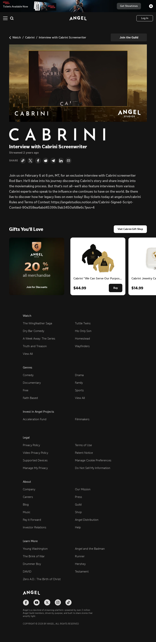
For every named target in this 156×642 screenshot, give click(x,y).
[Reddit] (46, 161)
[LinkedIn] (61, 161)
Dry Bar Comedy (33, 331)
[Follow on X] (47, 602)
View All (28, 354)
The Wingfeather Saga (37, 323)
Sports (79, 390)
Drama (79, 375)
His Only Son (83, 331)
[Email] (68, 161)
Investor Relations (34, 527)
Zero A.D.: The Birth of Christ (42, 579)
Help (78, 527)
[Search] (12, 18)
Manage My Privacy (35, 468)
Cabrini (30, 37)
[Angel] (78, 18)
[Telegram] (53, 161)
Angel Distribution (87, 520)
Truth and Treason (35, 346)
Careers (28, 497)
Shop (78, 512)
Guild (78, 504)
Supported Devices (35, 460)
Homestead (82, 338)
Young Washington (35, 548)
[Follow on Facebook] (26, 602)
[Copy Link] (23, 161)
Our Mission (83, 489)
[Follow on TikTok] (68, 602)
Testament (82, 571)
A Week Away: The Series (39, 338)
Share (13, 160)
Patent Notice (84, 453)
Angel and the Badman (90, 548)
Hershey (80, 564)
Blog (26, 504)
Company (29, 489)
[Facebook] (38, 161)
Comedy (28, 375)
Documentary (32, 382)
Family (79, 382)
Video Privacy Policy (35, 453)
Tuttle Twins (83, 323)
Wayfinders (82, 346)
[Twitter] (30, 161)
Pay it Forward (32, 520)
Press (78, 497)
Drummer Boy (32, 564)
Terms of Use (83, 445)
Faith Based (30, 398)
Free (25, 390)
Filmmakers (82, 419)
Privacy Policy (31, 445)
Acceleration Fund (34, 419)
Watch (16, 37)
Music (26, 512)
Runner (80, 556)
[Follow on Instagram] (58, 602)
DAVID (27, 571)
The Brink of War (34, 556)
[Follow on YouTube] (36, 602)
